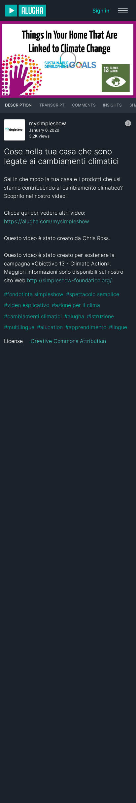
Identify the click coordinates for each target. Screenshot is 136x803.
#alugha (74, 316)
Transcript (52, 105)
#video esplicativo (26, 305)
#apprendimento (85, 327)
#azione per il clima (76, 305)
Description (18, 105)
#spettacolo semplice (92, 294)
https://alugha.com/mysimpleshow (46, 221)
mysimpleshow (47, 123)
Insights (112, 105)
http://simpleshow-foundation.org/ (69, 280)
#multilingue (19, 327)
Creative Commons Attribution (68, 341)
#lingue (118, 327)
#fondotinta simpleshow (33, 294)
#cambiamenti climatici (33, 316)
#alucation (50, 327)
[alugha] (25, 10)
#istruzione (100, 316)
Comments (84, 105)
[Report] (128, 123)
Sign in (101, 10)
